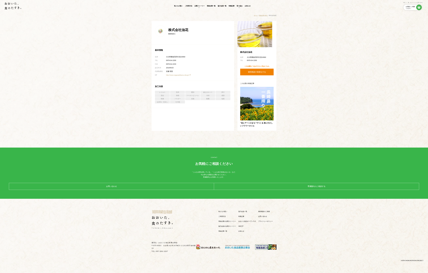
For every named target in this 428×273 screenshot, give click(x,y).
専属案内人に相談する (316, 186)
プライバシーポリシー (265, 221)
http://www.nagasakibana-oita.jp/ (177, 75)
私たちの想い (178, 6)
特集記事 (232, 6)
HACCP (240, 226)
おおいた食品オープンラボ (247, 221)
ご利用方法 (188, 6)
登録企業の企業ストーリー (227, 221)
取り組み (240, 6)
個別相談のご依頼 (264, 211)
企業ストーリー (199, 6)
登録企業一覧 (211, 6)
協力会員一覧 (222, 6)
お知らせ (248, 6)
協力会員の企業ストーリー (227, 226)
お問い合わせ (111, 186)
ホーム (256, 15)
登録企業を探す (263, 15)
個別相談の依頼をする (257, 72)
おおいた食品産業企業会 (168, 242)
